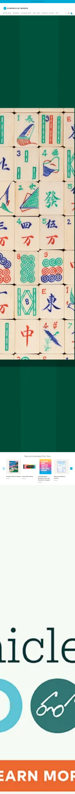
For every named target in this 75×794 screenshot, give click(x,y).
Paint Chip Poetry (27, 476)
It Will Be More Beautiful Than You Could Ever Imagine (44, 478)
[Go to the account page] (69, 13)
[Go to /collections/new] (37, 233)
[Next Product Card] (71, 468)
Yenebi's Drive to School (13, 476)
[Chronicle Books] (16, 8)
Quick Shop (13, 471)
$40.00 (40, 482)
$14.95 (55, 480)
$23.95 (24, 478)
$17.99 (8, 478)
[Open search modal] (66, 13)
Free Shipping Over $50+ (37, 1)
